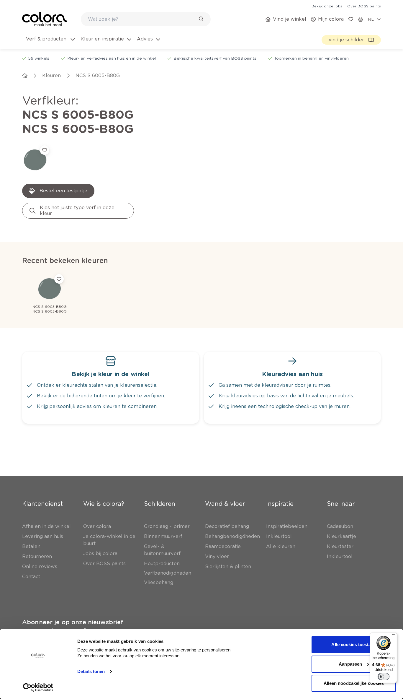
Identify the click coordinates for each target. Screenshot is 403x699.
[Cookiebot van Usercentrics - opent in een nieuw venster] (38, 687)
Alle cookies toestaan (353, 644)
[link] (327, 5)
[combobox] (146, 19)
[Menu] (393, 636)
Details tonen (91, 671)
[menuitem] (50, 42)
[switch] (383, 676)
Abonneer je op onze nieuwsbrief (72, 622)
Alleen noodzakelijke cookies (354, 683)
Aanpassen (350, 664)
